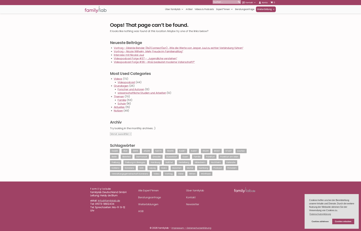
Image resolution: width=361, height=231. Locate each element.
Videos (118, 79)
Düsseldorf (171, 156)
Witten (192, 173)
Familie (122, 100)
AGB (140, 211)
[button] (239, 2)
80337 (217, 150)
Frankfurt (210, 156)
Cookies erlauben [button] (343, 221)
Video (156, 173)
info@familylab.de (109, 200)
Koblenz (115, 168)
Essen (185, 156)
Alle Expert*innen (148, 190)
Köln (142, 168)
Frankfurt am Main (229, 156)
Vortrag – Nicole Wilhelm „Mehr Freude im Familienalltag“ (148, 51)
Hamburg (155, 162)
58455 (170, 150)
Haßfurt (169, 162)
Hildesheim (200, 162)
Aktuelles (119, 107)
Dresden (157, 156)
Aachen (241, 150)
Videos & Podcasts (204, 9)
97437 (228, 150)
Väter (181, 173)
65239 (206, 150)
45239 (147, 150)
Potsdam (232, 168)
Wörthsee (206, 173)
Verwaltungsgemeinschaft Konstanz (130, 173)
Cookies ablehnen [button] (320, 221)
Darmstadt (141, 156)
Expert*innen (223, 9)
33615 (135, 150)
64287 (182, 150)
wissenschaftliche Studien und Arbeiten (142, 93)
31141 (125, 150)
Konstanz (129, 168)
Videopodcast (126, 82)
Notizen (118, 110)
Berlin (114, 156)
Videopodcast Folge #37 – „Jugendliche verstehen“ (145, 58)
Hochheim (216, 162)
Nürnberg (203, 168)
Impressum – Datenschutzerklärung (191, 228)
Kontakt (249, 2)
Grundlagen (121, 86)
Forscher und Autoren (131, 89)
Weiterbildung (264, 9)
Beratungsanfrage (244, 9)
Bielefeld (126, 156)
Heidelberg (184, 162)
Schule (122, 103)
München (176, 168)
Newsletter (192, 204)
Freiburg (116, 162)
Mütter (190, 168)
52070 (158, 150)
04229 (115, 150)
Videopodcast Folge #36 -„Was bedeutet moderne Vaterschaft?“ (154, 62)
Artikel (189, 9)
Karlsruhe (230, 162)
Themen (119, 96)
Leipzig (152, 168)
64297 (194, 150)
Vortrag (169, 173)
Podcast (217, 168)
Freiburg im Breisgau (135, 162)
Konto (265, 2)
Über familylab (172, 9)
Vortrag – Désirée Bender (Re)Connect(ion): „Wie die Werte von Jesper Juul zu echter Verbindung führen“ (178, 48)
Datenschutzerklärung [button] (320, 214)
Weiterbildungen (148, 204)
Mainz (164, 168)
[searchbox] (227, 2)
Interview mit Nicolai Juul (129, 55)
